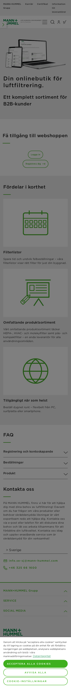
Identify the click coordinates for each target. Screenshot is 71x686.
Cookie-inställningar (27, 681)
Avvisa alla (36, 672)
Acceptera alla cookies (29, 663)
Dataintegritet (42, 656)
